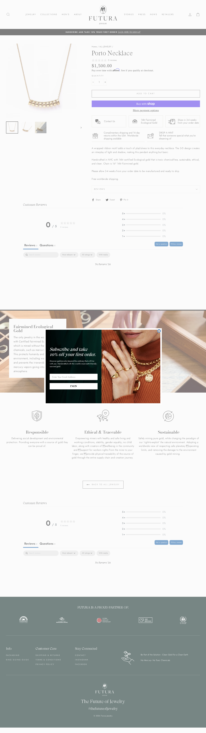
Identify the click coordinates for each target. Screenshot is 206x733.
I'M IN (73, 386)
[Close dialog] (159, 330)
